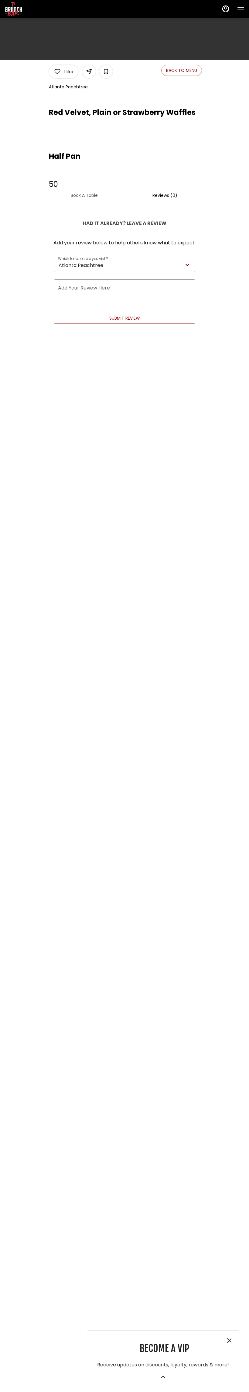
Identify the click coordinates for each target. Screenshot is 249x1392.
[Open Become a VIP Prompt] (163, 1377)
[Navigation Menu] (240, 9)
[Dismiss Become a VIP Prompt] (229, 1340)
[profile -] (225, 8)
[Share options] (89, 71)
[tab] (84, 195)
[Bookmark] (106, 71)
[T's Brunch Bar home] (32, 9)
